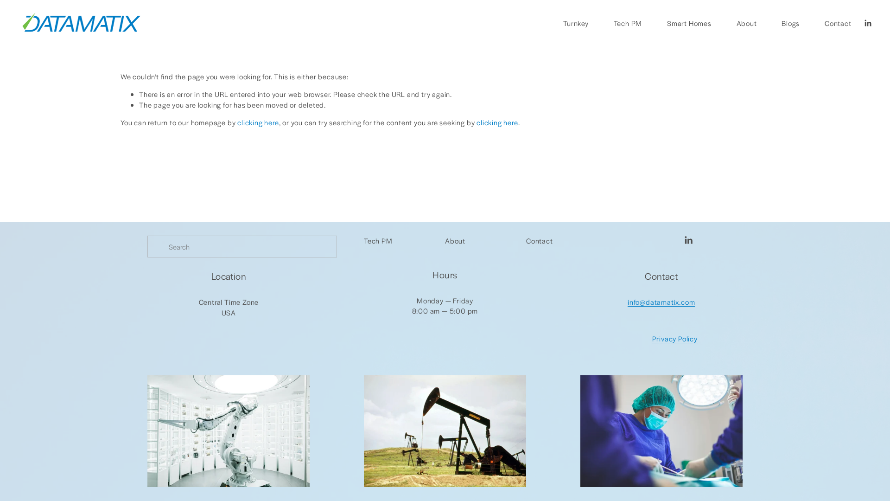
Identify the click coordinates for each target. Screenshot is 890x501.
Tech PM (628, 23)
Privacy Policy (675, 338)
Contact (838, 23)
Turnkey (576, 23)
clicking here (258, 122)
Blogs (791, 23)
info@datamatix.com (661, 302)
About (747, 23)
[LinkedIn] (867, 23)
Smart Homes (689, 23)
